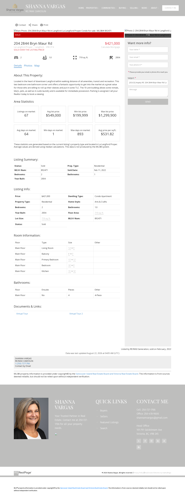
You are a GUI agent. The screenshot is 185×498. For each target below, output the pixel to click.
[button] (170, 8)
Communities (108, 8)
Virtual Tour (22, 313)
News (144, 8)
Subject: (131, 78)
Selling (134, 8)
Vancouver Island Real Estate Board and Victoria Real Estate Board (107, 373)
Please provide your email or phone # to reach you (148, 72)
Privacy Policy (138, 473)
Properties (92, 8)
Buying (122, 8)
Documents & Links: (28, 306)
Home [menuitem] (81, 8)
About (154, 8)
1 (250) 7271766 (22, 363)
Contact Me (170, 8)
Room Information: (27, 235)
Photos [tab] (28, 65)
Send (148, 101)
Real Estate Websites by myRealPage (158, 473)
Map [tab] (37, 65)
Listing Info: (22, 189)
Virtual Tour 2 (76, 313)
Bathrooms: (22, 282)
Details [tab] (18, 65)
